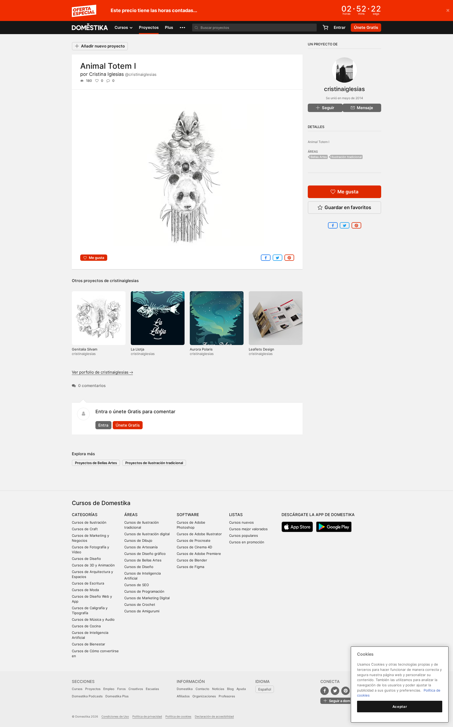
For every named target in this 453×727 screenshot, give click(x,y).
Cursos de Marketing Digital (147, 598)
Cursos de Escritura (88, 583)
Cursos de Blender (192, 560)
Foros (121, 689)
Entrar (340, 27)
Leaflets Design (261, 349)
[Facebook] (324, 691)
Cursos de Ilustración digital (147, 534)
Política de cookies (178, 716)
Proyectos (149, 27)
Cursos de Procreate (194, 540)
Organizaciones (204, 696)
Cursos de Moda (85, 590)
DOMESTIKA (90, 27)
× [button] (448, 10)
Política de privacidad (147, 716)
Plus (169, 27)
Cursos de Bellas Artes (142, 560)
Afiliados (183, 696)
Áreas (131, 514)
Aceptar (399, 706)
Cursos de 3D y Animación (93, 565)
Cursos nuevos (241, 522)
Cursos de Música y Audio (93, 619)
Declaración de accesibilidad (214, 716)
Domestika (185, 689)
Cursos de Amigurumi (141, 611)
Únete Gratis (128, 425)
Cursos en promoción (246, 542)
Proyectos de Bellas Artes (96, 463)
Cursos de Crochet (139, 604)
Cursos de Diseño (86, 558)
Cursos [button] (122, 27)
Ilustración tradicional (347, 157)
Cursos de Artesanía (141, 547)
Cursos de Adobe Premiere (199, 553)
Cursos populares (243, 535)
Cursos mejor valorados (248, 529)
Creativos (135, 689)
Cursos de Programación (144, 591)
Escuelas (152, 689)
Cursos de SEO (136, 585)
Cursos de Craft (85, 529)
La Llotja (137, 349)
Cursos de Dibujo (138, 540)
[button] (182, 27)
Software (188, 514)
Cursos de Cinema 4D (194, 547)
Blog (230, 689)
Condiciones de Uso (115, 716)
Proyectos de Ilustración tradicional (154, 463)
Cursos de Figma (190, 567)
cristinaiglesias (124, 280)
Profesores (227, 696)
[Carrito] (325, 27)
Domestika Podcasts (87, 696)
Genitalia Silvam (84, 349)
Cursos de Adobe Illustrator (199, 534)
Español (264, 689)
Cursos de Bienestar (88, 644)
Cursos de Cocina (86, 626)
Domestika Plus (116, 696)
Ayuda (241, 689)
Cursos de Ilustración (89, 522)
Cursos (77, 689)
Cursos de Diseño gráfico (145, 553)
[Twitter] (335, 691)
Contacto (202, 689)
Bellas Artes (319, 157)
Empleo (108, 689)
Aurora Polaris (201, 349)
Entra (103, 425)
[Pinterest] (345, 691)
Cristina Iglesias (123, 74)
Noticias (218, 689)
